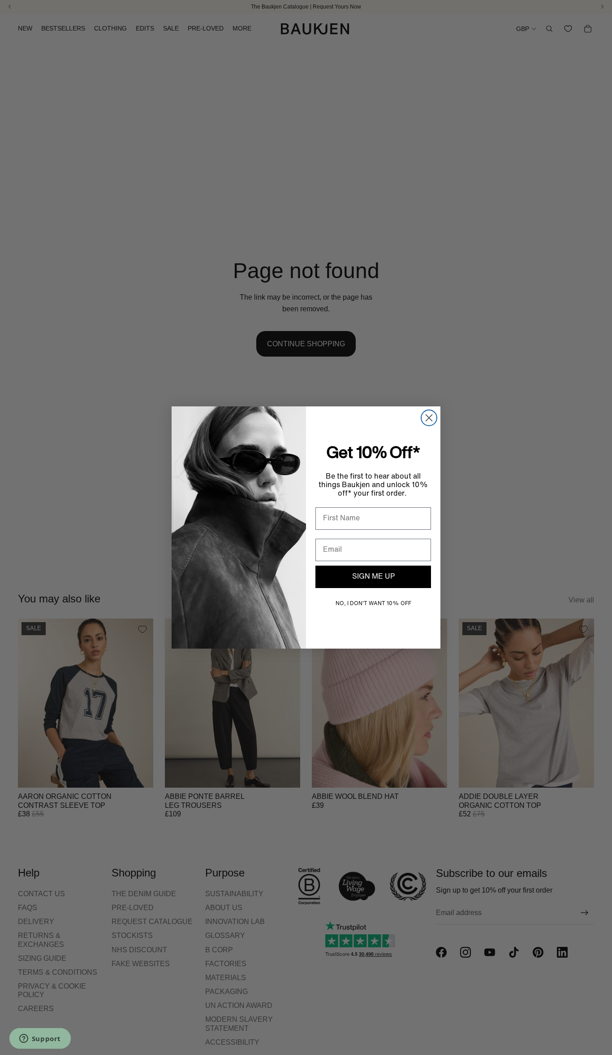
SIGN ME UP (373, 576)
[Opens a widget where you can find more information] (40, 1039)
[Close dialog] (429, 418)
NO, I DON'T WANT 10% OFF (373, 603)
